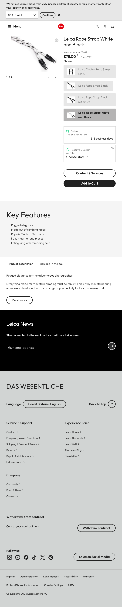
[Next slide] (55, 77)
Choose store (75, 157)
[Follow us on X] (42, 557)
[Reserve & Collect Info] (112, 148)
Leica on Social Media (94, 557)
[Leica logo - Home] (61, 26)
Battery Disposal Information (22, 585)
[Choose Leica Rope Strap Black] (88, 86)
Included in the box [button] (51, 264)
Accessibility (71, 576)
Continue (47, 15)
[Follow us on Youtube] (18, 557)
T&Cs (71, 585)
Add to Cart (89, 183)
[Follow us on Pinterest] (51, 557)
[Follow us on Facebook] (26, 557)
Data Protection (29, 576)
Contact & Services (89, 173)
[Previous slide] (49, 77)
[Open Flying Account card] (105, 26)
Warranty (88, 576)
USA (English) (15, 15)
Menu (17, 26)
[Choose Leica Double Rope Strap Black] (90, 71)
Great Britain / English (44, 404)
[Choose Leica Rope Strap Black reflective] (90, 99)
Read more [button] (19, 300)
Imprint (10, 576)
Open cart (112, 26)
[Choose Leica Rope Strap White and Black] (90, 115)
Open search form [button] (97, 26)
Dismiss (59, 15)
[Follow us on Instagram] (9, 557)
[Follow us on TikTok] (34, 557)
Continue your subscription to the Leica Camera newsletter (112, 346)
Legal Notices (51, 576)
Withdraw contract (96, 528)
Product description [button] (20, 264)
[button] (112, 404)
